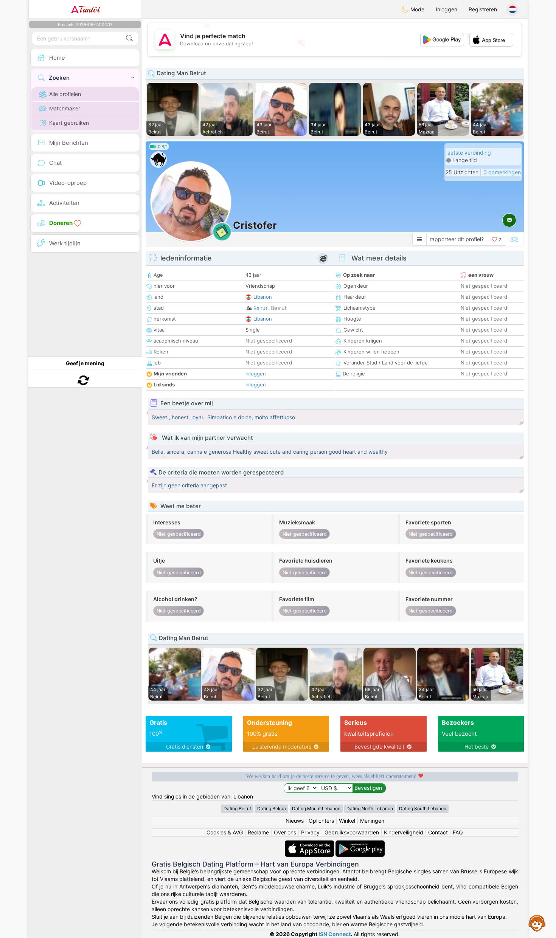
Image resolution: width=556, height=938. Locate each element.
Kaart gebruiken (69, 122)
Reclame (258, 832)
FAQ (458, 832)
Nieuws (295, 820)
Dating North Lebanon (369, 808)
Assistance (537, 922)
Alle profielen (65, 94)
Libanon (262, 297)
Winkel (347, 820)
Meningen (372, 820)
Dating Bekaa (271, 808)
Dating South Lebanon (422, 808)
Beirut (260, 308)
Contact (438, 832)
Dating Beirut (237, 808)
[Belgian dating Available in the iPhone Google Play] (360, 844)
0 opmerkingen (502, 172)
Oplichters (321, 820)
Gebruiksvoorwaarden (352, 832)
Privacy (310, 832)
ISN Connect (334, 934)
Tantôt (89, 9)
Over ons (285, 832)
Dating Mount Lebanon (316, 808)
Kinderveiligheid (403, 832)
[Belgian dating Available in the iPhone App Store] (310, 844)
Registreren (483, 9)
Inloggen (446, 9)
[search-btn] (129, 38)
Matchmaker (64, 108)
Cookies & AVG (225, 832)
